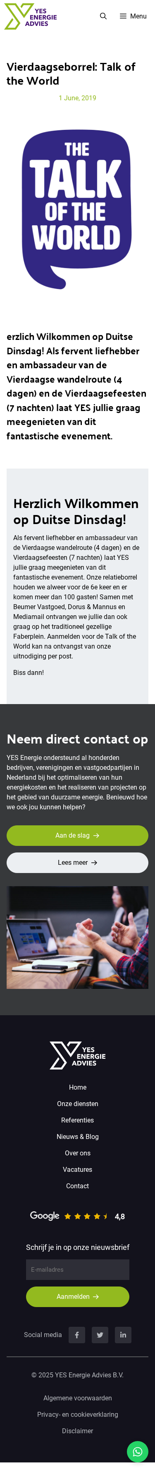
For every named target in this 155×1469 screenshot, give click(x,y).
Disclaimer (77, 1431)
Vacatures (77, 1169)
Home (77, 1087)
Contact (77, 1186)
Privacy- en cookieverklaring (77, 1414)
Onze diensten (77, 1104)
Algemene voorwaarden (77, 1398)
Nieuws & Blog (78, 1137)
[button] (103, 16)
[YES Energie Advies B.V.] (30, 16)
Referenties (77, 1120)
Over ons (78, 1153)
